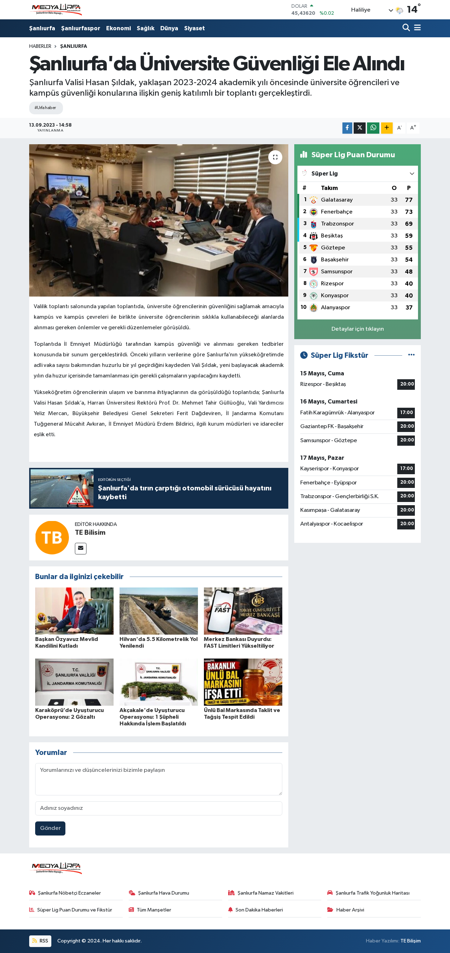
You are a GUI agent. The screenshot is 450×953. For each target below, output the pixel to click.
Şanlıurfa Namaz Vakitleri (266, 893)
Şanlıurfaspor (80, 28)
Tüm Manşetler (154, 910)
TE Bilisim (90, 532)
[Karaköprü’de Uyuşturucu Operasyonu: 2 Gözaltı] (74, 682)
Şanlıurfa (42, 28)
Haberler (40, 46)
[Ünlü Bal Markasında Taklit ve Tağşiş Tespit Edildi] (243, 682)
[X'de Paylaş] (360, 128)
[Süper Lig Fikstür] (411, 355)
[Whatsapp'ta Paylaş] (373, 128)
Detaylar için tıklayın (358, 329)
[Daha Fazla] (387, 128)
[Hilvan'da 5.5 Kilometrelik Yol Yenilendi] (159, 611)
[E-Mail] (80, 548)
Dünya (169, 28)
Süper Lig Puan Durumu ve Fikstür (74, 910)
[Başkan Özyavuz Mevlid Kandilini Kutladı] (74, 611)
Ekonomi (118, 28)
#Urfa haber (45, 108)
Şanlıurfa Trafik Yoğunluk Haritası (373, 893)
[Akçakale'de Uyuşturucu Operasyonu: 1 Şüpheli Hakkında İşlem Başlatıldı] (159, 682)
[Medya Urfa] (55, 10)
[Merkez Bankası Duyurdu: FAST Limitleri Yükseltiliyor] (243, 611)
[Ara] (407, 28)
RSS (43, 941)
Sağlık (145, 28)
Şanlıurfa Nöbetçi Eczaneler (69, 893)
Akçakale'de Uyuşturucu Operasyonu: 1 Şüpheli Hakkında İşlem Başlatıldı (153, 716)
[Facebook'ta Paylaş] (347, 128)
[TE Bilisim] (52, 537)
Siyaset (194, 28)
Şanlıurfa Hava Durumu (163, 893)
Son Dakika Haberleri (259, 910)
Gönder (50, 828)
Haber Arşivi (350, 910)
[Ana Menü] (416, 28)
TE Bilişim (410, 941)
